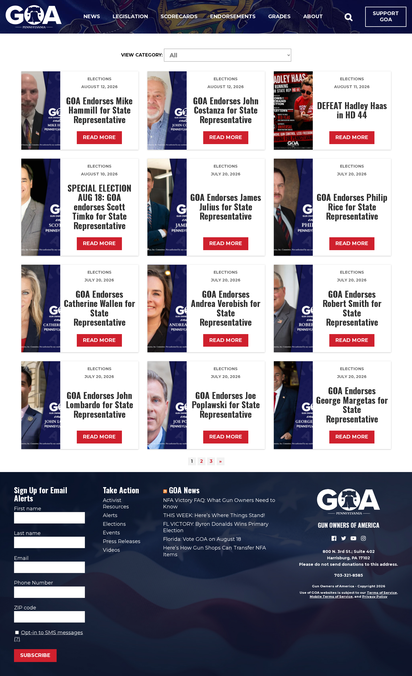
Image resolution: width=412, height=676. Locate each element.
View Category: (142, 55)
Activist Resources (116, 503)
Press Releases (121, 541)
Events (111, 533)
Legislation (130, 16)
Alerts (110, 515)
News (92, 16)
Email (21, 558)
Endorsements (233, 16)
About (313, 16)
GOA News (184, 490)
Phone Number (33, 583)
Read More (99, 137)
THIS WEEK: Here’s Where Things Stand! (214, 515)
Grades (279, 16)
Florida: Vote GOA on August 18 (202, 539)
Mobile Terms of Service (331, 596)
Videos (111, 550)
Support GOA (386, 16)
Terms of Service (382, 593)
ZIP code (25, 608)
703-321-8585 (348, 575)
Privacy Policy (374, 596)
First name (27, 509)
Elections (99, 78)
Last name (27, 533)
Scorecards (179, 16)
